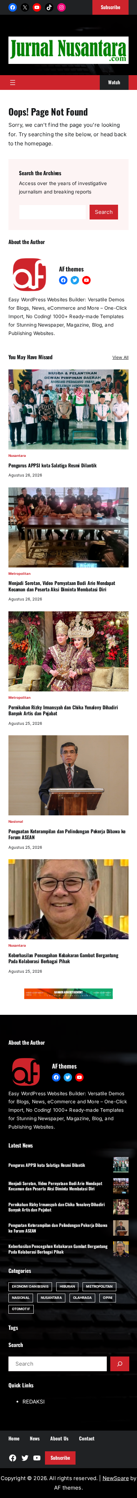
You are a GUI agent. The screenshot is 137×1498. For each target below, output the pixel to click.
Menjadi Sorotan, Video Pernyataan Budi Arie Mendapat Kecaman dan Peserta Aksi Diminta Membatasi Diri (61, 586)
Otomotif (21, 1309)
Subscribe (60, 1457)
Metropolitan (19, 574)
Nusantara (17, 456)
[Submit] (119, 1363)
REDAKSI (33, 1401)
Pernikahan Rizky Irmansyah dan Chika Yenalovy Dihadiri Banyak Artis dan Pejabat (63, 710)
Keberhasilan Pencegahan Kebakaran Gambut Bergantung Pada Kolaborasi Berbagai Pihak (63, 958)
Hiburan (67, 1286)
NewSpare (116, 1478)
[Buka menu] (12, 82)
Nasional (15, 821)
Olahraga (82, 1298)
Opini (107, 1298)
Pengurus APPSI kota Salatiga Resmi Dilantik (52, 465)
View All (120, 357)
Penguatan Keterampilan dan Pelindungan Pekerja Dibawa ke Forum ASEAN (66, 834)
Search (104, 212)
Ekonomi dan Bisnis (30, 1286)
